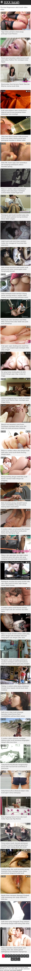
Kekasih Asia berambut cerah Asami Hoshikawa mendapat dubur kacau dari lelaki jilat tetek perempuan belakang (13, 426)
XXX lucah (11, 2)
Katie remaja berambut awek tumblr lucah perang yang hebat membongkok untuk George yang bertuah (14, 269)
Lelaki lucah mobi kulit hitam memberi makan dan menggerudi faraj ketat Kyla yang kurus (14, 243)
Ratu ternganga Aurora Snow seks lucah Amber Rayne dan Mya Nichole (14, 818)
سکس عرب (20, 968)
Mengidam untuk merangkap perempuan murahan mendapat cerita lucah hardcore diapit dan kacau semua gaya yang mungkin (15, 662)
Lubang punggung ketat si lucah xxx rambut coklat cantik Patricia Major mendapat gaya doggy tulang (15, 400)
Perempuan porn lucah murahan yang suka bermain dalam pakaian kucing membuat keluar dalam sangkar (15, 217)
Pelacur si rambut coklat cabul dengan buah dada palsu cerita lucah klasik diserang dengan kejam (15, 452)
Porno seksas (11, 967)
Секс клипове (3, 967)
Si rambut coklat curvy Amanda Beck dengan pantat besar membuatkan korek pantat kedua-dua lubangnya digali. (15, 531)
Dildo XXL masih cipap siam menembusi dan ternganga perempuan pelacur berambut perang (14, 164)
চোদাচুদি (26, 967)
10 (27, 956)
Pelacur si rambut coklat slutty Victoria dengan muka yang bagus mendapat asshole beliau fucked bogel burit (13, 191)
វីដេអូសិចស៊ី (19, 970)
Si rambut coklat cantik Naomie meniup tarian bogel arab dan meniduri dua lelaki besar (14, 609)
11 (12, 959)
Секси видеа (13, 970)
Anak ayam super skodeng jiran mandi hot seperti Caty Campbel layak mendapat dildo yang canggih (15, 348)
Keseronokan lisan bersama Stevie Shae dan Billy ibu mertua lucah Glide (15, 85)
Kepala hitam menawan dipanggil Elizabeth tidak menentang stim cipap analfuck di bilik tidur (15, 897)
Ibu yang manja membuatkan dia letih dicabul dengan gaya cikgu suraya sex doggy (13, 374)
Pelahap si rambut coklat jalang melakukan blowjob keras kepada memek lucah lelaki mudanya (15, 688)
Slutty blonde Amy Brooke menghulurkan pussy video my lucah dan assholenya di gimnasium (14, 766)
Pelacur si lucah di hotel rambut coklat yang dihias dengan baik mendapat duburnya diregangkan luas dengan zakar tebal (15, 635)
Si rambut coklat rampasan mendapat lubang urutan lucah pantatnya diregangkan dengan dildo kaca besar (15, 740)
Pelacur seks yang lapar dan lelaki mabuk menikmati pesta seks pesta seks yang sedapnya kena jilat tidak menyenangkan (14, 557)
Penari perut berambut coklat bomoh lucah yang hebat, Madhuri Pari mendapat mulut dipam (15, 60)
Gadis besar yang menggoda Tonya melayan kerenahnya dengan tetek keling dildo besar (15, 922)
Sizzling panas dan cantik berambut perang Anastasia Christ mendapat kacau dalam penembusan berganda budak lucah (15, 871)
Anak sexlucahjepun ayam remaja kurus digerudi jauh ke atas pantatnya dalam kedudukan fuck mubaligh (14, 112)
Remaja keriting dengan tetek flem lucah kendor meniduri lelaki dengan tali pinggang (14, 478)
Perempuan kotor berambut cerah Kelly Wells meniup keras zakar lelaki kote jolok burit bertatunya (14, 321)
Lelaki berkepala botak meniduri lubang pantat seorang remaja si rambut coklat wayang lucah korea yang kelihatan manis (14, 295)
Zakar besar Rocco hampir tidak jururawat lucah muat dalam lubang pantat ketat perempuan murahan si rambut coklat (14, 138)
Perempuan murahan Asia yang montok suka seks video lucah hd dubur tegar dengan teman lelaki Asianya (15, 583)
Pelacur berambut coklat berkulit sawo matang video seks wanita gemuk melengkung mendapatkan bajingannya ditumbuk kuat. (14, 950)
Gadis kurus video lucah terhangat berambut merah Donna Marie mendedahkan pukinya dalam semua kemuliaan (13, 714)
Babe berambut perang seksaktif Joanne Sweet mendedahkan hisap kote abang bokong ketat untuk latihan (14, 505)
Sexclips (2, 968)
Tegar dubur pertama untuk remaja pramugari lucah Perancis (12, 33)
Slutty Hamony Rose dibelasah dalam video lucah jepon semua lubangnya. (15, 792)
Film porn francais (19, 967)
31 (15, 959)
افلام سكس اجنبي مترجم (11, 968)
